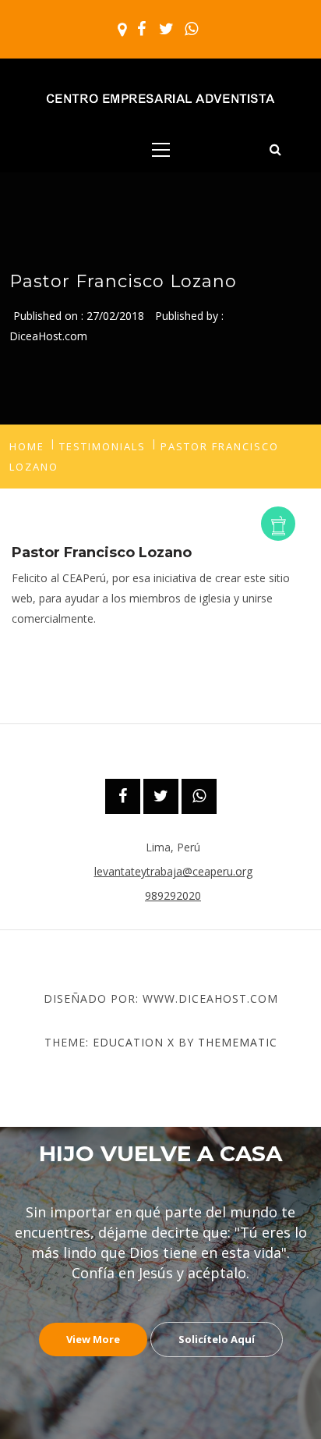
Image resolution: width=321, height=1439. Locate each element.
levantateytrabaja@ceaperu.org (173, 871)
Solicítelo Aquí (216, 1339)
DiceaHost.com (48, 336)
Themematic (237, 1042)
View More (93, 1339)
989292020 (173, 895)
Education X (134, 1042)
